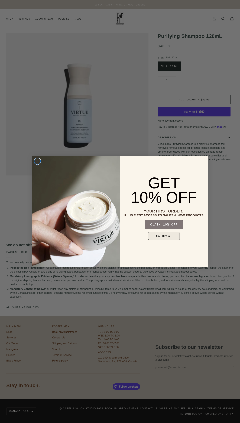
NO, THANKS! (164, 236)
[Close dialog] (37, 161)
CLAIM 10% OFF (164, 224)
